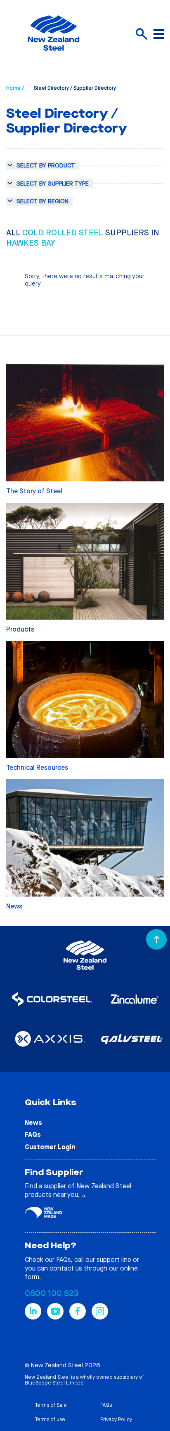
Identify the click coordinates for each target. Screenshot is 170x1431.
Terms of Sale (51, 1405)
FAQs (33, 1134)
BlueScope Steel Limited (54, 1383)
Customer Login (50, 1147)
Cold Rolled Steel (63, 232)
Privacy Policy (116, 1419)
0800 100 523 (51, 1293)
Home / (15, 88)
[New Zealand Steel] (53, 55)
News (33, 1123)
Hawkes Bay (30, 243)
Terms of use (50, 1419)
